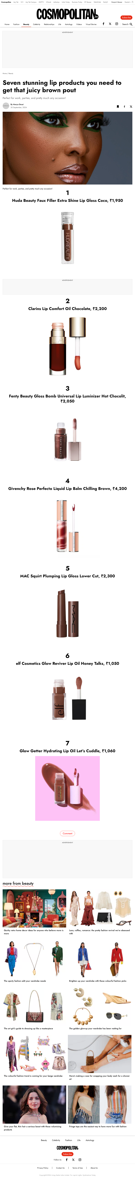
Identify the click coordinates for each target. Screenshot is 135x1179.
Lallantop (56, 2)
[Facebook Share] (124, 107)
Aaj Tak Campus (31, 2)
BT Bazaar (88, 2)
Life (59, 24)
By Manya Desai (17, 104)
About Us (94, 1168)
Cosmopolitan (6, 2)
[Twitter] (73, 1159)
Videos (79, 24)
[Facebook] (66, 1159)
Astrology (68, 24)
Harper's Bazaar (116, 2)
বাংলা (22, 2)
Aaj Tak (15, 2)
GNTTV (41, 2)
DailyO (105, 2)
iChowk (48, 2)
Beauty (26, 24)
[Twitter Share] (131, 107)
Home (7, 24)
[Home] (67, 1148)
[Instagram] (80, 1159)
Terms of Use (78, 1168)
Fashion (16, 24)
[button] (118, 107)
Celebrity (36, 24)
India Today (66, 2)
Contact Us (60, 1168)
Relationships (49, 24)
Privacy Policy (42, 1168)
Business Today (77, 2)
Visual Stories (91, 24)
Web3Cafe (97, 2)
